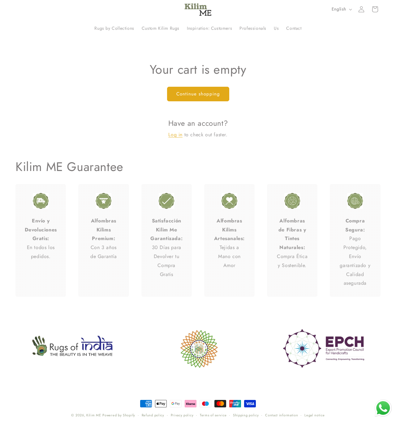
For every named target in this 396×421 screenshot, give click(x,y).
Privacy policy (182, 415)
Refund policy (153, 415)
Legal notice (314, 415)
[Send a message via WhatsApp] (383, 408)
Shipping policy (246, 415)
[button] (375, 9)
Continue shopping (198, 93)
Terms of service (213, 415)
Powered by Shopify (118, 415)
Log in (175, 134)
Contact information (281, 415)
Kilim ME (93, 415)
